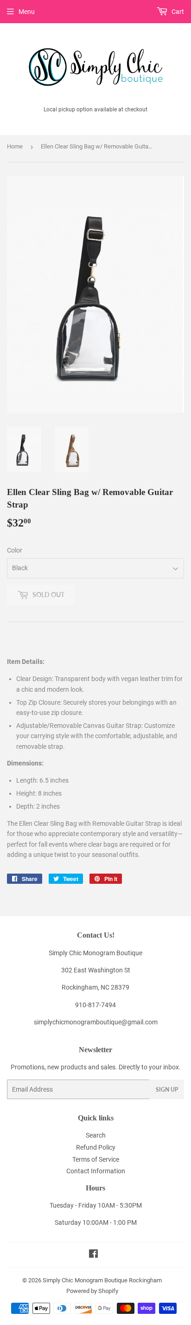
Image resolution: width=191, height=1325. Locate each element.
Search (96, 1135)
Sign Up (167, 1089)
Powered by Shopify (92, 1290)
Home (15, 146)
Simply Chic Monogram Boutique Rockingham (102, 1280)
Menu (27, 11)
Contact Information (95, 1171)
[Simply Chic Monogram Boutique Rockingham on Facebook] (93, 1255)
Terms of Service (95, 1159)
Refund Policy (95, 1147)
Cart (177, 11)
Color (14, 550)
